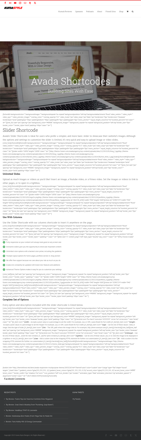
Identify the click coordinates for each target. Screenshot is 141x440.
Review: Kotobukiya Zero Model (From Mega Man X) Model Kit (29, 416)
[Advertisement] (70, 38)
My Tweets (76, 399)
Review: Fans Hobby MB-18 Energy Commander (24, 421)
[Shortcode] (70, 75)
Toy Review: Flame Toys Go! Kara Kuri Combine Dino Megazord (29, 399)
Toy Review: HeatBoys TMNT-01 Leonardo (21, 410)
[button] (132, 11)
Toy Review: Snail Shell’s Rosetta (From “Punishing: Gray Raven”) (29, 404)
